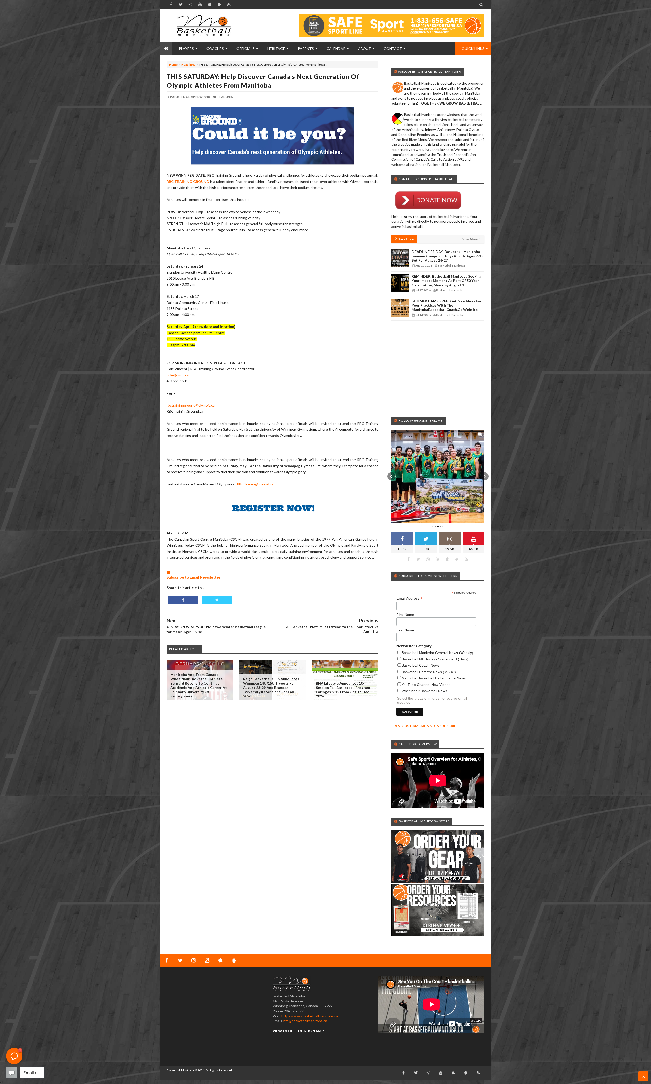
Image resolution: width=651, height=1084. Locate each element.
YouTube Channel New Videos (426, 684)
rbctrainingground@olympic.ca (191, 405)
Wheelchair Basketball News (424, 691)
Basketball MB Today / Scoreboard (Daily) (435, 659)
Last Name (405, 630)
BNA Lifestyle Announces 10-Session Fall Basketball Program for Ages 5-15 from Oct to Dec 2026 (343, 689)
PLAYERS (186, 48)
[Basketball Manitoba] (205, 25)
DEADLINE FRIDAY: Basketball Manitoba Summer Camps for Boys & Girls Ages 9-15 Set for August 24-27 (447, 255)
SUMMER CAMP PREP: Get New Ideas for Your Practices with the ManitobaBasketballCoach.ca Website (447, 305)
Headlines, (225, 96)
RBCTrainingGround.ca (255, 484)
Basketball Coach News (420, 665)
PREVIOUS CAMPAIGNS (411, 726)
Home (173, 64)
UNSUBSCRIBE (446, 726)
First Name (405, 615)
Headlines (188, 64)
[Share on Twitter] (217, 600)
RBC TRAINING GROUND (188, 181)
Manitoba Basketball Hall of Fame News (434, 678)
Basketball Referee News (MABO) (429, 672)
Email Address (409, 598)
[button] (391, 476)
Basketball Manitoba (180, 1070)
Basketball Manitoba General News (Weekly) (437, 653)
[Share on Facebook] (183, 600)
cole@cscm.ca (178, 375)
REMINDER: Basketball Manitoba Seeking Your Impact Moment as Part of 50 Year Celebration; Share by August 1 (446, 280)
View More (470, 239)
